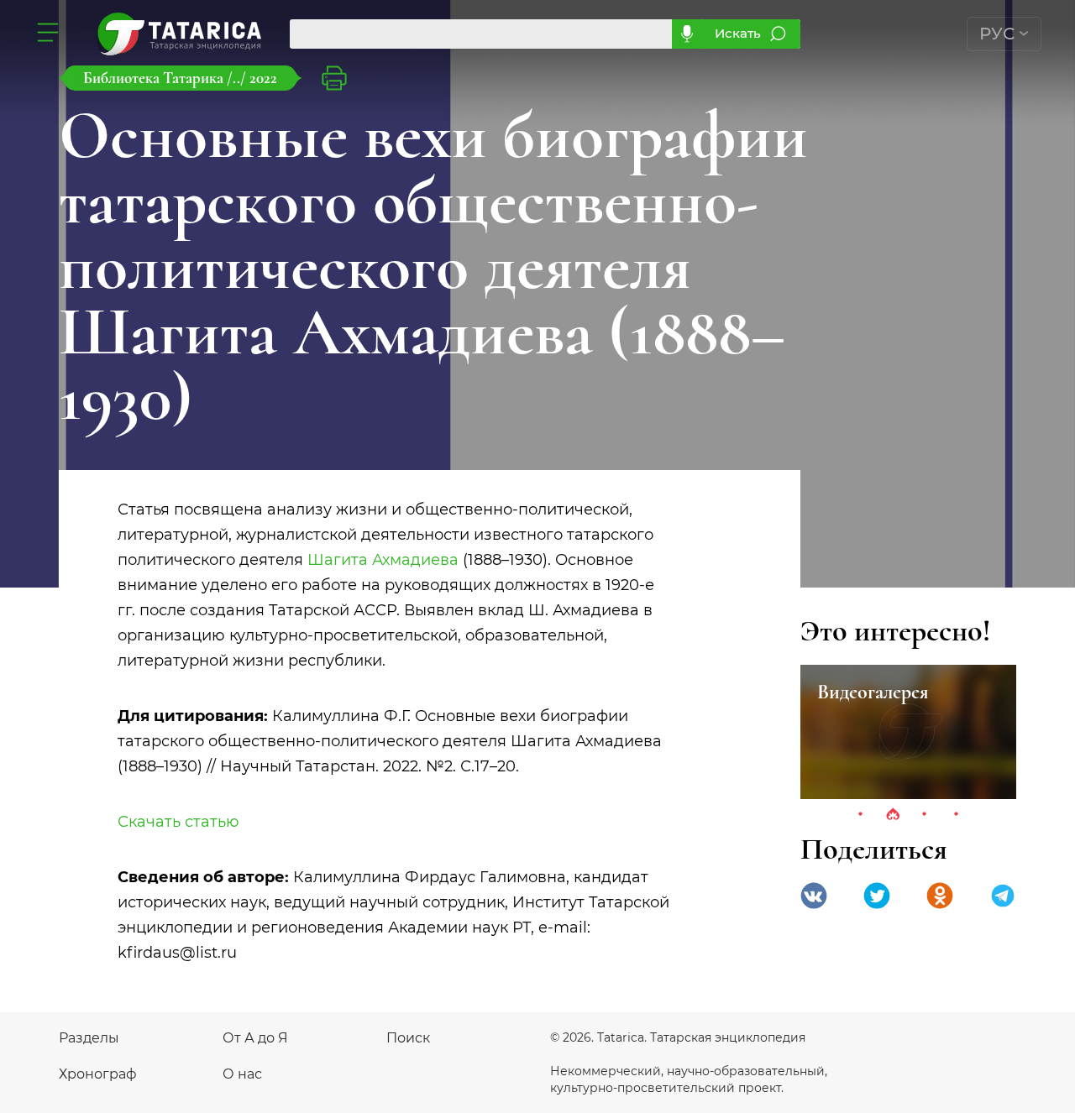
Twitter (876, 895)
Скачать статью (178, 822)
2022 (263, 77)
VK (813, 895)
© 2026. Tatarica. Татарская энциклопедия (677, 1037)
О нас (242, 1074)
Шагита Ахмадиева (383, 560)
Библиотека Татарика (155, 77)
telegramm (1002, 895)
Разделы (89, 1038)
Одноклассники (939, 895)
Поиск (408, 1038)
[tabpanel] (908, 732)
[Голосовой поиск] (686, 34)
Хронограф (98, 1074)
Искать (738, 33)
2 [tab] (893, 815)
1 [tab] (861, 815)
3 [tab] (924, 815)
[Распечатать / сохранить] (334, 78)
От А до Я (255, 1038)
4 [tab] (956, 815)
